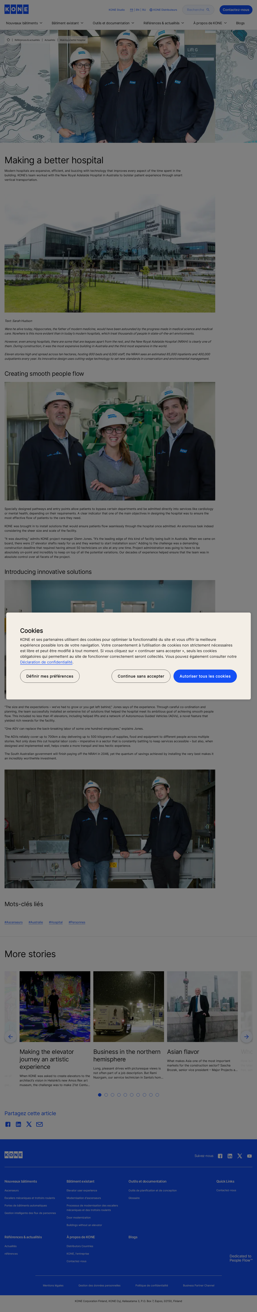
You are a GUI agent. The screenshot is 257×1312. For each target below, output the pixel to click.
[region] (128, 656)
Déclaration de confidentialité (46, 662)
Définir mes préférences (49, 676)
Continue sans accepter (141, 676)
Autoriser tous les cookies (205, 676)
